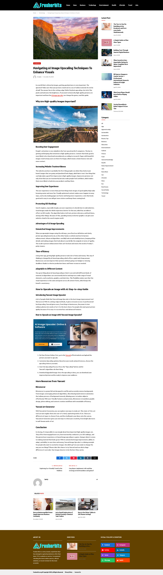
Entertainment (104, 5)
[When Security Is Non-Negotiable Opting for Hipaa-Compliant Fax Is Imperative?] (106, 62)
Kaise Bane (104, 172)
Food (102, 157)
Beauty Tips (104, 138)
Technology (92, 5)
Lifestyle (122, 5)
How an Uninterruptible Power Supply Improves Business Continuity (43, 514)
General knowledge (107, 160)
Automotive (105, 135)
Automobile (104, 132)
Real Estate (104, 187)
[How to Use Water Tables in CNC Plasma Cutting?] (88, 504)
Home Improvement (107, 166)
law (102, 175)
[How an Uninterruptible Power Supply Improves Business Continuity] (43, 504)
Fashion (103, 150)
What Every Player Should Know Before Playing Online (122, 94)
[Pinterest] (26, 101)
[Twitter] (26, 93)
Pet (102, 184)
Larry (40, 77)
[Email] (26, 109)
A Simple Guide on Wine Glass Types (121, 41)
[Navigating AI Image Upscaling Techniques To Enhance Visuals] (65, 38)
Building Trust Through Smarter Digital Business (121, 51)
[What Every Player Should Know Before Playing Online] (106, 94)
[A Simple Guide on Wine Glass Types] (106, 42)
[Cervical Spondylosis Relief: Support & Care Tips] (106, 106)
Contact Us (78, 572)
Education (104, 144)
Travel (130, 5)
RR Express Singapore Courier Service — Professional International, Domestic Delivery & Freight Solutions (121, 79)
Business (82, 5)
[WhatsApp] (26, 105)
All (102, 123)
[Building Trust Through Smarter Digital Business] (106, 52)
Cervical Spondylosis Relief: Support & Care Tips (121, 106)
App (102, 126)
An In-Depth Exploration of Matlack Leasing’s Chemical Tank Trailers (64, 514)
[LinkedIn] (26, 97)
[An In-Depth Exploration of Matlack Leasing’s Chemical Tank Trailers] (65, 504)
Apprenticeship (106, 129)
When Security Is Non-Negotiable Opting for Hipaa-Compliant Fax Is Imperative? (121, 63)
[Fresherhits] (47, 5)
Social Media (105, 190)
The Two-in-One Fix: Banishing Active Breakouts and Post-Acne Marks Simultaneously (120, 28)
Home (68, 5)
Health (114, 5)
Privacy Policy (68, 572)
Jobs (136, 5)
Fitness (103, 153)
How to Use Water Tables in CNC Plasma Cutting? (86, 513)
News (75, 5)
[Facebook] (26, 89)
